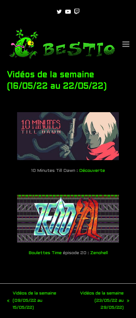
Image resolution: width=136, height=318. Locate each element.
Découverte (92, 171)
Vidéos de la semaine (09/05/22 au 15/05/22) (31, 301)
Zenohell (99, 253)
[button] (125, 44)
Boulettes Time (45, 253)
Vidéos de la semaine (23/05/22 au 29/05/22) (97, 301)
